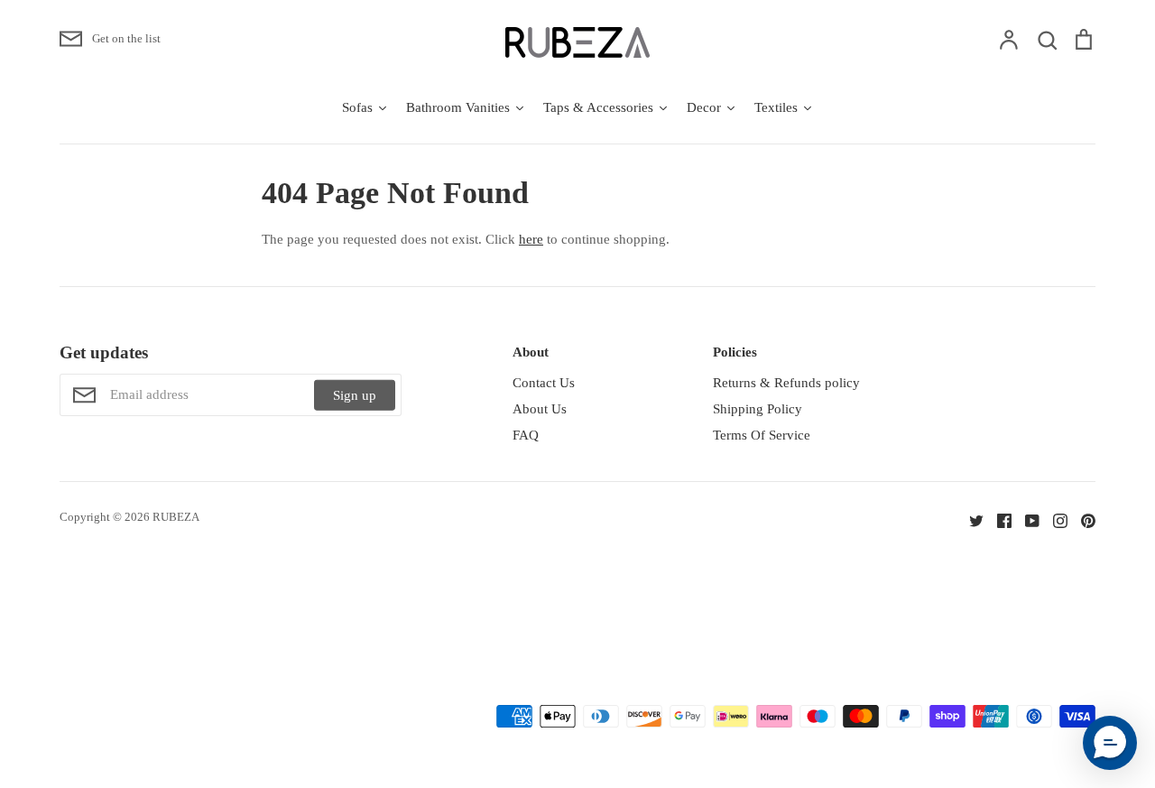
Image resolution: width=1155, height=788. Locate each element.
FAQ (526, 435)
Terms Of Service (761, 435)
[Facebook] (998, 520)
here (531, 239)
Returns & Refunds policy (786, 382)
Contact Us (544, 382)
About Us (540, 409)
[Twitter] (970, 520)
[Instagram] (1053, 520)
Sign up (354, 395)
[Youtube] (1026, 520)
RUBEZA (175, 517)
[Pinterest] (1081, 520)
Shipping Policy (757, 409)
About (531, 352)
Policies (735, 352)
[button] (1110, 743)
